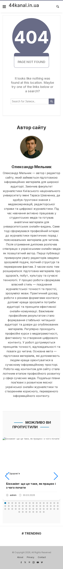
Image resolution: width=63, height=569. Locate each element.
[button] (7, 476)
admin (13, 495)
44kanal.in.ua (24, 5)
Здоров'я (14, 473)
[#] (21, 562)
